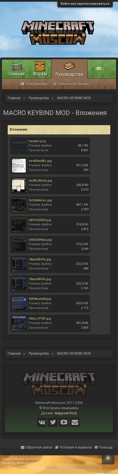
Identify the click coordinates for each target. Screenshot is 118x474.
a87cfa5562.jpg (40, 220)
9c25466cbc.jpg (40, 200)
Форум (40, 73)
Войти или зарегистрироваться (85, 3)
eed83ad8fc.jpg (40, 161)
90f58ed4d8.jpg (40, 299)
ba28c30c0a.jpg (40, 180)
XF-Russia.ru (26, 463)
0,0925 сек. (37, 467)
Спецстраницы (36, 84)
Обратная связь (39, 447)
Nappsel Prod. (66, 413)
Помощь (106, 447)
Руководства (69, 74)
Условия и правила (76, 447)
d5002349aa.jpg (40, 240)
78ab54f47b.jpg (40, 259)
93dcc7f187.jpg (40, 318)
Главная (17, 73)
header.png (37, 141)
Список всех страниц (74, 84)
